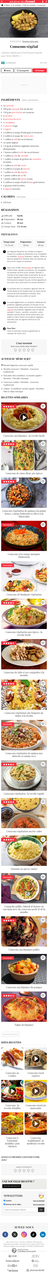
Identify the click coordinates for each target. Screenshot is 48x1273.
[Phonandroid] (35, 1270)
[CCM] (12, 1256)
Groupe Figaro (21, 1246)
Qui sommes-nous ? (12, 1242)
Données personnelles (11, 1244)
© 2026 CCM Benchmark (36, 1246)
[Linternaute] (12, 1261)
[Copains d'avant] (12, 1265)
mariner (10, 310)
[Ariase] (12, 1270)
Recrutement (38, 1242)
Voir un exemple (38, 1201)
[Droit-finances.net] (35, 1261)
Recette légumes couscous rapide (18, 365)
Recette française (10, 1034)
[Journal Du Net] (35, 1256)
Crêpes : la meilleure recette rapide (18, 388)
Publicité (29, 1242)
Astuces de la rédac (13, 1204)
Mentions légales (9, 1246)
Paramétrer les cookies (27, 1244)
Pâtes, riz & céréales (13, 5)
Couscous (41, 5)
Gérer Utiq (40, 1244)
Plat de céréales (29, 5)
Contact (22, 1242)
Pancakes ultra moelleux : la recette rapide (22, 375)
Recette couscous (11, 369)
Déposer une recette (12, 1186)
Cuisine (8, 1201)
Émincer (21, 256)
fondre (28, 268)
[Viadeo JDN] (35, 1265)
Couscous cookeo (11, 382)
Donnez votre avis (30, 41)
